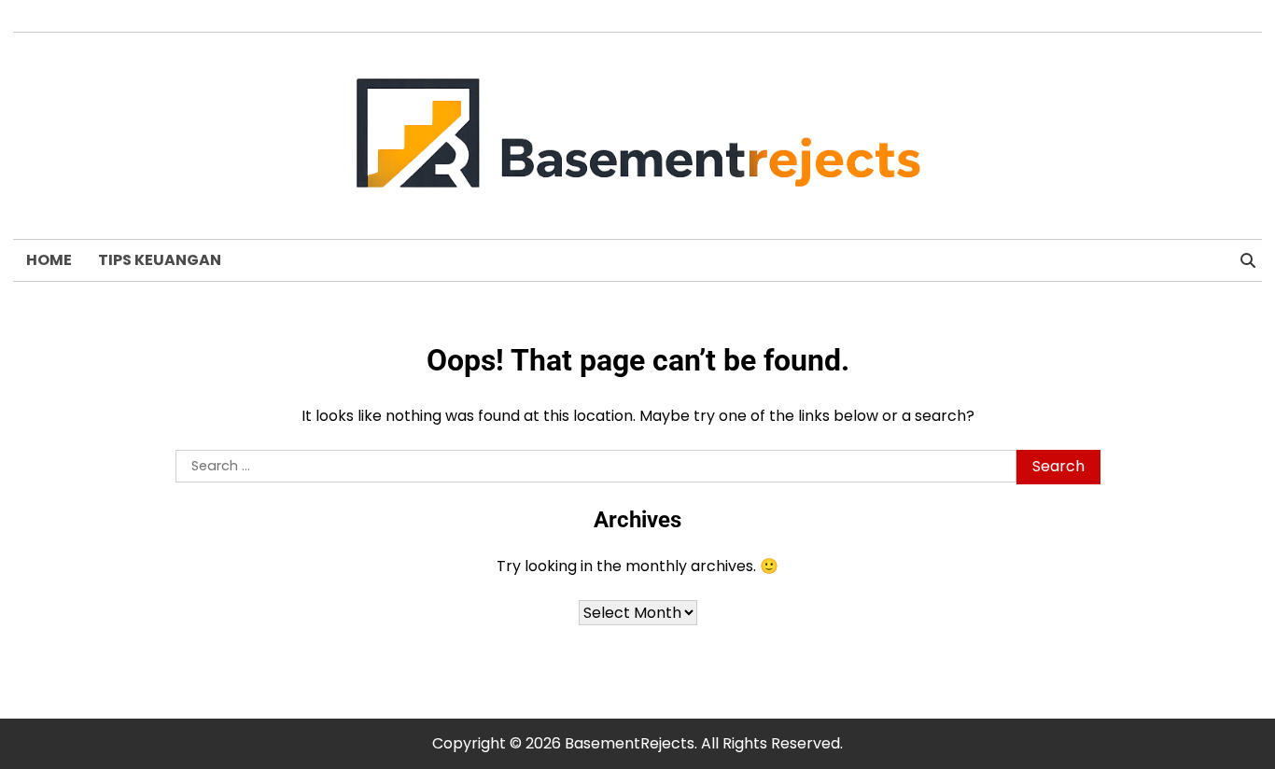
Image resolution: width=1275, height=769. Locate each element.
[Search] (1248, 260)
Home (49, 260)
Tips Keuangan (159, 260)
